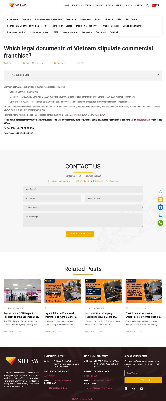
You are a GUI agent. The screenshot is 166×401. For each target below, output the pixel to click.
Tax (45, 26)
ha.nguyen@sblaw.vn (62, 380)
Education (101, 32)
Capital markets (111, 26)
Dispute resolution (16, 32)
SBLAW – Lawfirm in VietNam (83, 399)
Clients (138, 5)
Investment (85, 19)
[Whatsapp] (160, 192)
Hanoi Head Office (58, 388)
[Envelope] (160, 199)
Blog (128, 5)
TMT (56, 32)
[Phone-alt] (160, 223)
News (108, 5)
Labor (98, 19)
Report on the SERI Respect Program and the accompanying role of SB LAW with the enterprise (22, 317)
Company (26, 19)
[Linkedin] (141, 388)
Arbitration (12, 19)
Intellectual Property (86, 26)
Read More (8, 331)
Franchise (71, 19)
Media (118, 5)
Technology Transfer (61, 26)
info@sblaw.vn (80, 115)
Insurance (87, 32)
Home (66, 5)
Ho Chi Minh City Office (100, 388)
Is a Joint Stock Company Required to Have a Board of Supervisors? (100, 317)
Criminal (114, 32)
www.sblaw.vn (98, 115)
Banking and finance (133, 26)
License (109, 19)
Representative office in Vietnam (23, 26)
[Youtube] (133, 388)
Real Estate (131, 19)
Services (97, 5)
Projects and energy (39, 32)
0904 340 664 (49, 376)
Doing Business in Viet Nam (48, 19)
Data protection (70, 32)
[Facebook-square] (126, 388)
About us (76, 5)
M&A (119, 19)
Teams (88, 5)
